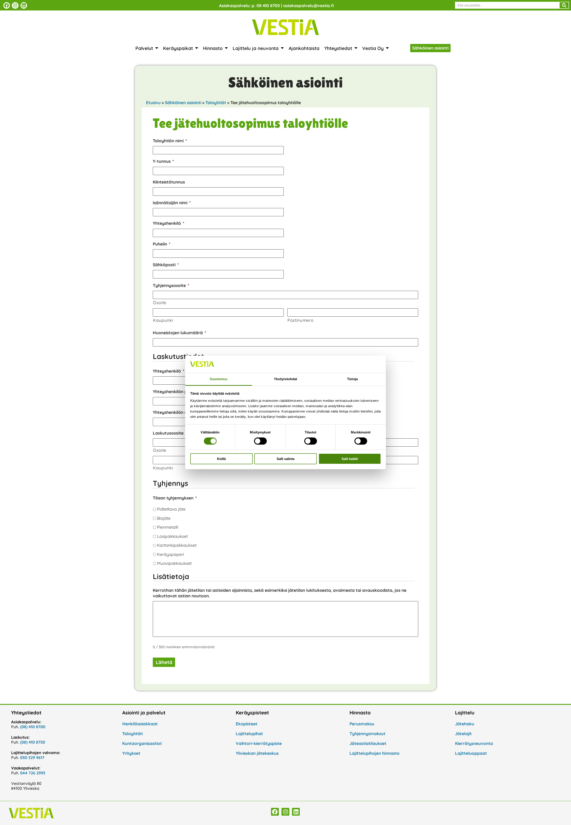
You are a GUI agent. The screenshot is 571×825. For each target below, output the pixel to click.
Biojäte (164, 518)
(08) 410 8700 (32, 726)
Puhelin (161, 244)
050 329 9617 (32, 757)
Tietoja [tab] (352, 379)
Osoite (159, 302)
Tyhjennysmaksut (367, 733)
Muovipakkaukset (174, 563)
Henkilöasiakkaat (140, 723)
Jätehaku (464, 723)
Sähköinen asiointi (183, 102)
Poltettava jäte (171, 509)
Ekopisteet (246, 723)
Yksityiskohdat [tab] (285, 379)
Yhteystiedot (338, 48)
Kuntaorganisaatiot (142, 743)
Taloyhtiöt (215, 102)
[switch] (260, 441)
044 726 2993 (32, 773)
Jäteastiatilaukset (368, 743)
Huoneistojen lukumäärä (179, 332)
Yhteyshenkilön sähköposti (181, 412)
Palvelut (144, 48)
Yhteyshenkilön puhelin (177, 391)
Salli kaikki (349, 459)
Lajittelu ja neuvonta (256, 48)
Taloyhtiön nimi (170, 140)
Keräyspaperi (170, 554)
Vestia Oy (373, 48)
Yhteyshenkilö (168, 223)
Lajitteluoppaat (471, 753)
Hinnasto (213, 48)
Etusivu (153, 102)
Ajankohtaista (304, 48)
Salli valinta (285, 459)
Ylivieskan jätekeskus (257, 753)
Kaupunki (163, 320)
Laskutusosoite (170, 433)
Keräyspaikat (178, 48)
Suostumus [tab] (219, 379)
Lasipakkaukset (172, 536)
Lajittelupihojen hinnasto (374, 753)
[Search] (564, 5)
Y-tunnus (163, 161)
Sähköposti (166, 264)
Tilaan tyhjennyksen (175, 498)
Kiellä (221, 459)
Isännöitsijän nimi (172, 202)
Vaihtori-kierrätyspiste (259, 743)
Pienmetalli (167, 527)
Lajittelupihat (249, 733)
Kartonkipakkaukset (177, 545)
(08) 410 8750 (32, 742)
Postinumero (300, 320)
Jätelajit (463, 733)
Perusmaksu (362, 723)
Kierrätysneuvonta (474, 743)
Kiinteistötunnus (169, 182)
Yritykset (131, 753)
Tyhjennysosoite (171, 285)
